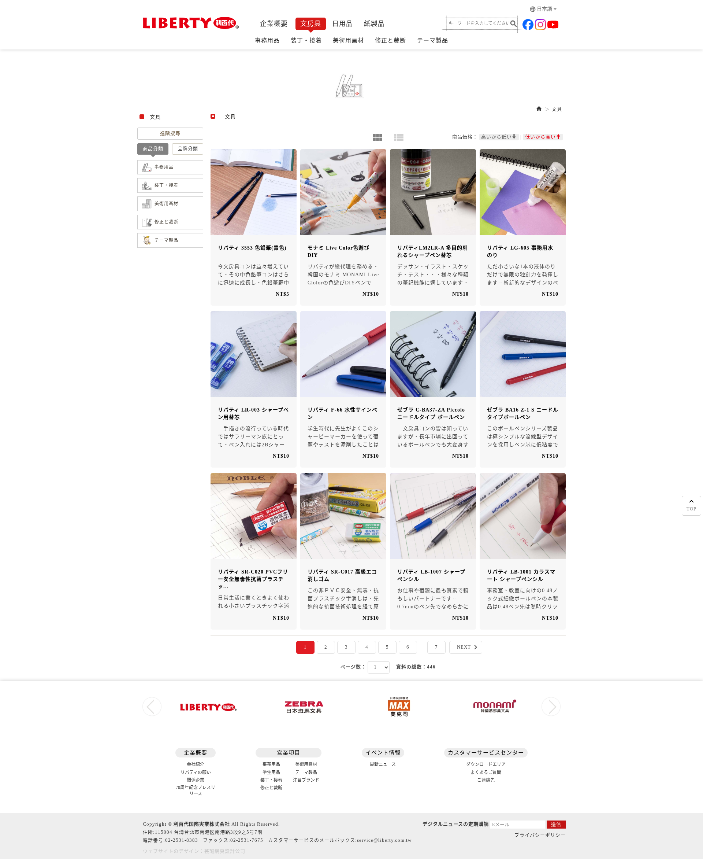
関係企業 (195, 780)
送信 (556, 824)
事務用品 (267, 40)
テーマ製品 (432, 40)
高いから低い (496, 137)
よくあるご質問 (485, 772)
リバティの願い (196, 772)
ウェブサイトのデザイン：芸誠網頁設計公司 (194, 851)
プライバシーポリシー (540, 835)
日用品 (342, 23)
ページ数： (353, 667)
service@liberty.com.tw (384, 840)
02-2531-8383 (181, 840)
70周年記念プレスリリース (195, 790)
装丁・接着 (306, 40)
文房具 (310, 23)
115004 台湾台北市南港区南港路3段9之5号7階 (209, 832)
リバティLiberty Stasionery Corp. (189, 23)
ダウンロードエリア (486, 764)
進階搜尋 (170, 133)
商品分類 (153, 148)
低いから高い (540, 137)
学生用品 (271, 772)
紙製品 (374, 23)
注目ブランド (306, 780)
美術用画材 (348, 40)
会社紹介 (195, 764)
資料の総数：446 (416, 667)
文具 (557, 109)
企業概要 (274, 23)
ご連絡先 (486, 780)
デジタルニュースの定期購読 (456, 824)
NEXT (468, 647)
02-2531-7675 (246, 840)
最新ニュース (383, 764)
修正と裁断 (390, 40)
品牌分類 (188, 148)
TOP (691, 509)
